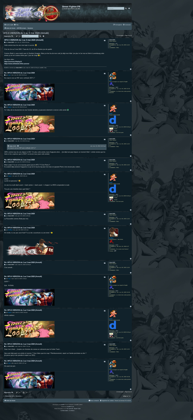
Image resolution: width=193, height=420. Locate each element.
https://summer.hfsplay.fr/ (13, 61)
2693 (116, 87)
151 (116, 43)
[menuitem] (16, 24)
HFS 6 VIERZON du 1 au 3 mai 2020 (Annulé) (26, 33)
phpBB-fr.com (70, 406)
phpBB (62, 404)
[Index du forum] (33, 13)
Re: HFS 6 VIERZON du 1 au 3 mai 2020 (19, 73)
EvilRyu (111, 238)
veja (110, 80)
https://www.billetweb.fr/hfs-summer (16, 63)
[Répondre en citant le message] (104, 40)
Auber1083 (112, 39)
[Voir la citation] (18, 146)
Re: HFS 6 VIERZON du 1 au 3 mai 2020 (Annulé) (23, 262)
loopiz (110, 113)
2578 (116, 245)
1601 (116, 125)
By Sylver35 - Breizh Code (74, 408)
